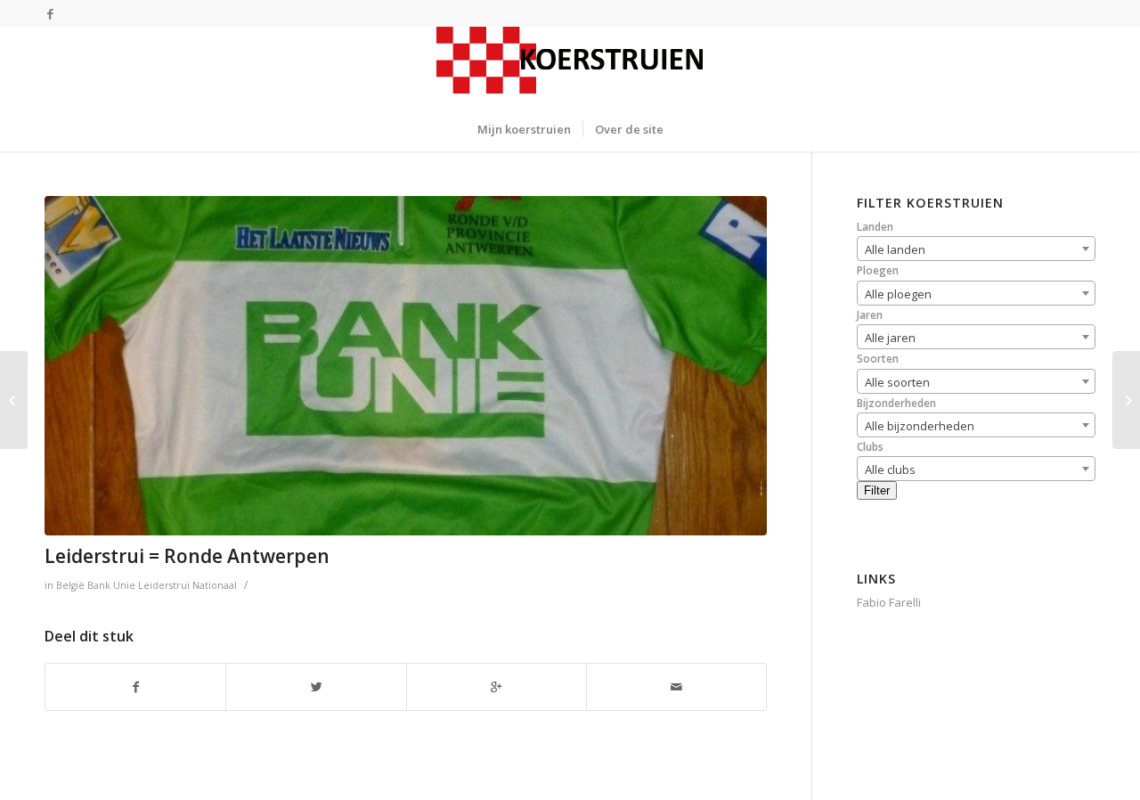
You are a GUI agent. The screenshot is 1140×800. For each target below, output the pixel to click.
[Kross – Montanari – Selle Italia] (1126, 400)
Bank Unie (111, 585)
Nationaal (214, 585)
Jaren (870, 314)
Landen (875, 226)
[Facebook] (50, 13)
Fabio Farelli (889, 602)
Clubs (870, 446)
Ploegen (878, 270)
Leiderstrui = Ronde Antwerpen (187, 555)
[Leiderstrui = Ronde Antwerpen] (406, 365)
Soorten (878, 358)
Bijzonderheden (896, 403)
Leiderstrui (164, 585)
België (70, 585)
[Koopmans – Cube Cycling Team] (14, 400)
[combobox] (976, 248)
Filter (877, 490)
